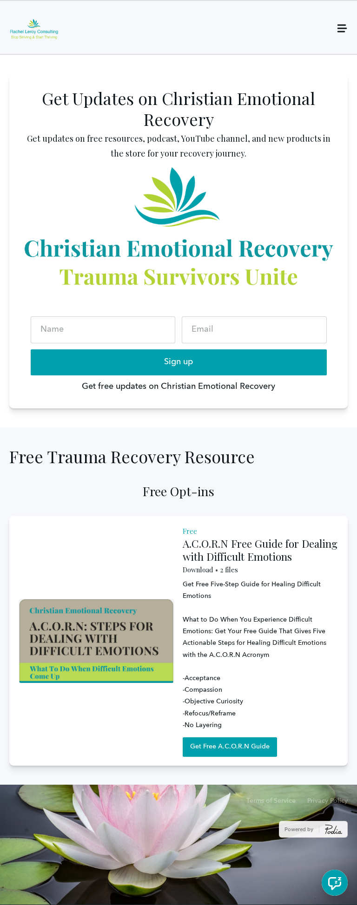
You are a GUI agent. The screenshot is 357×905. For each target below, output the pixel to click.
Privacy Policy (327, 801)
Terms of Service (271, 801)
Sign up (178, 362)
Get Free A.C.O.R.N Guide (230, 746)
